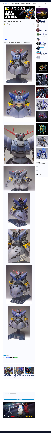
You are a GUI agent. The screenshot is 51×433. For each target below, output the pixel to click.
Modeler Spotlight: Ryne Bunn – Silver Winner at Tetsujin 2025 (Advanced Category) (29, 375)
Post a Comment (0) (19, 399)
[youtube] (16, 1)
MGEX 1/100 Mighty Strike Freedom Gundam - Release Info (43, 26)
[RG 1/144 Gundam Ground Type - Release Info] (38, 44)
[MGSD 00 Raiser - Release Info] (38, 39)
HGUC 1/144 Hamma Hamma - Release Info (43, 35)
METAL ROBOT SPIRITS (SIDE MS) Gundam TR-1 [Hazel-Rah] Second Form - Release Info (43, 58)
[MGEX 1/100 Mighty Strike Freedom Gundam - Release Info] (38, 25)
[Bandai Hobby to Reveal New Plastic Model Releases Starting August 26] (38, 53)
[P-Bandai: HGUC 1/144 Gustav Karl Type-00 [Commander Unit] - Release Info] (38, 48)
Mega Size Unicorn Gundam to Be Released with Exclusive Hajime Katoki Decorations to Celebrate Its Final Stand (43, 21)
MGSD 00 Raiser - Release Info (43, 39)
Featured (7, 355)
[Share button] (19, 357)
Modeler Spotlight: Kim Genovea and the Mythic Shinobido (7, 375)
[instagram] (18, 1)
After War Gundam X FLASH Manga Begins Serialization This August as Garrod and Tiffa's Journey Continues (43, 30)
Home (13, 3)
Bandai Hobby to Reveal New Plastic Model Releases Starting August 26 (43, 53)
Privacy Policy (34, 3)
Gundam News (17, 3)
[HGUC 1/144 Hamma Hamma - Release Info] (38, 34)
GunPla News (23, 3)
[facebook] (15, 1)
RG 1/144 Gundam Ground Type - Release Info (43, 44)
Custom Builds (28, 3)
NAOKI (6, 39)
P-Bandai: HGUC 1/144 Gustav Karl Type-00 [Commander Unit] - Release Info (43, 48)
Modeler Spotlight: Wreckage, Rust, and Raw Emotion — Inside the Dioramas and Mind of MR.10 (19, 375)
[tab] (12, 3)
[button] (45, 3)
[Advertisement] (19, 31)
